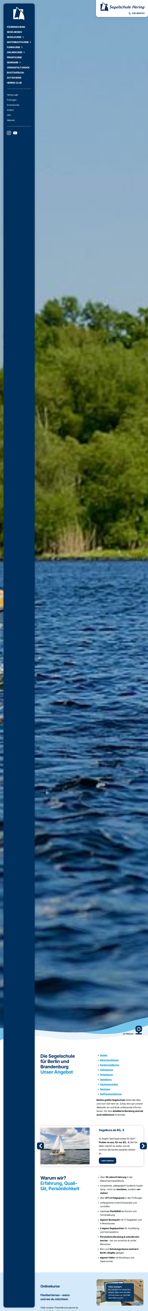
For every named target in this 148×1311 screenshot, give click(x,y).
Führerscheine (16, 27)
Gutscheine (14, 77)
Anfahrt (10, 110)
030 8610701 (138, 13)
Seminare (12, 62)
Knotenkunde (13, 105)
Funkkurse (13, 47)
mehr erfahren (107, 1161)
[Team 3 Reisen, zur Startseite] (122, 7)
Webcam (11, 120)
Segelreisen (14, 32)
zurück (40, 1145)
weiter (143, 1145)
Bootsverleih (15, 72)
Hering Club (14, 82)
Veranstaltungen (18, 67)
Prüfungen (12, 100)
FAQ (9, 115)
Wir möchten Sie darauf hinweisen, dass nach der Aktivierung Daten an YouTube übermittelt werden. (119, 1292)
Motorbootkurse (18, 42)
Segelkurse (14, 37)
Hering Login (12, 95)
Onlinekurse (14, 52)
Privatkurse (14, 57)
